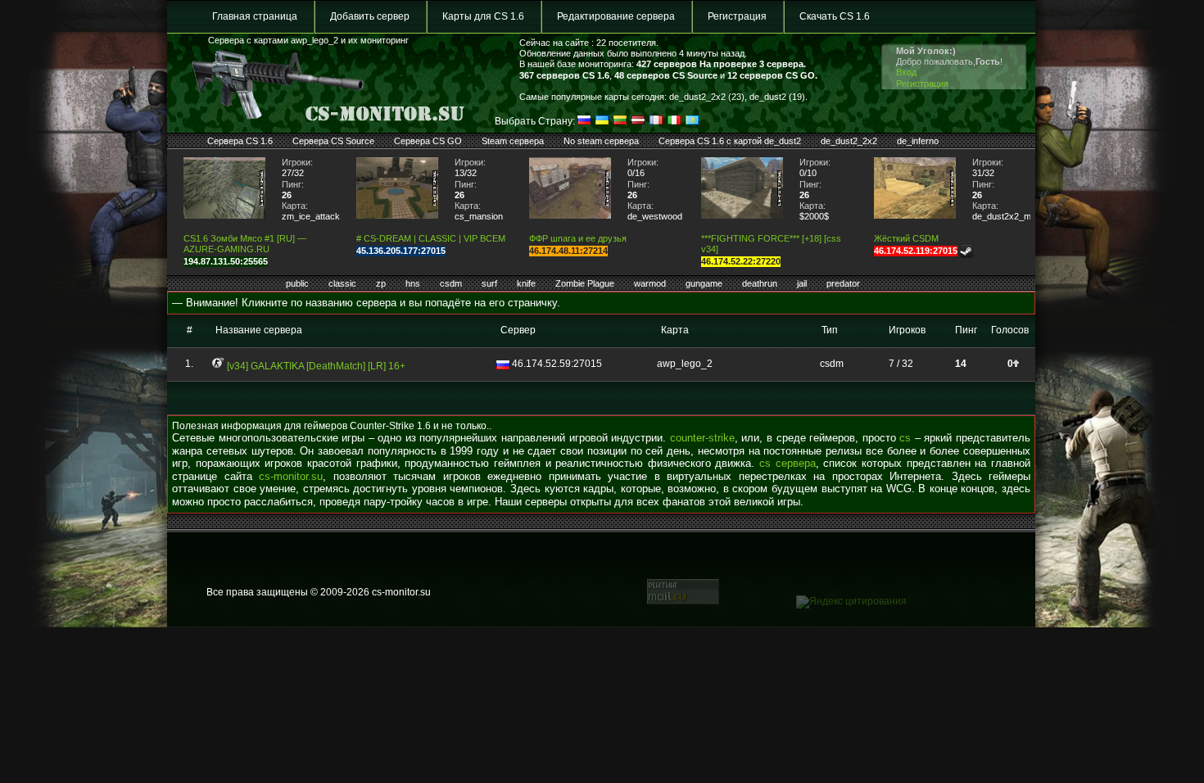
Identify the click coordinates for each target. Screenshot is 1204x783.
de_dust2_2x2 (849, 141)
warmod (650, 283)
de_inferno (918, 141)
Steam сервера (513, 141)
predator (843, 283)
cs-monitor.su (291, 476)
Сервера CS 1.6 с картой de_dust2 (730, 141)
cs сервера (787, 463)
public (297, 283)
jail (802, 283)
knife (526, 283)
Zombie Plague (584, 283)
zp (381, 283)
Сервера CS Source (333, 141)
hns (412, 283)
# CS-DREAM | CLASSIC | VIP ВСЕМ (430, 238)
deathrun (759, 283)
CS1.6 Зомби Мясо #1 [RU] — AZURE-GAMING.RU (244, 243)
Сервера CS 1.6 (240, 141)
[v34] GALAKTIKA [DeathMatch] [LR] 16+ (316, 366)
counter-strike (702, 438)
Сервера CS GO (428, 141)
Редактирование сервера (616, 16)
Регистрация (737, 16)
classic (342, 283)
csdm (451, 283)
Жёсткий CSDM (906, 238)
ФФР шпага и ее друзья (578, 238)
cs (905, 438)
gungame (704, 283)
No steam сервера (601, 141)
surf (489, 283)
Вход (906, 72)
